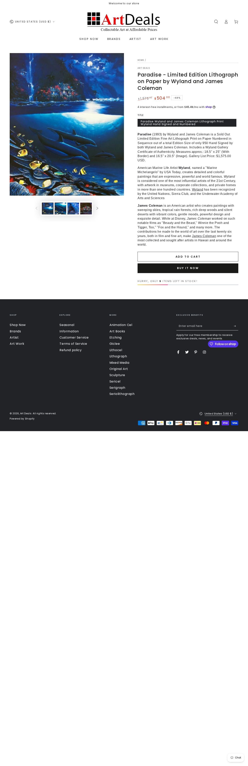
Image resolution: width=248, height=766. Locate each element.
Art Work (17, 343)
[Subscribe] (236, 326)
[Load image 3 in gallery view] (73, 208)
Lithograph (118, 356)
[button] (216, 21)
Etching (115, 337)
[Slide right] (97, 208)
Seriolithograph (122, 394)
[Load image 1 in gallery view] (47, 208)
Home (141, 60)
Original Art (118, 369)
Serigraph (117, 387)
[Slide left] (36, 208)
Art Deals (144, 68)
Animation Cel (120, 325)
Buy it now (188, 268)
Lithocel (115, 350)
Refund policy (70, 350)
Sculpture (117, 375)
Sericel (115, 381)
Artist (14, 337)
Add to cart (188, 257)
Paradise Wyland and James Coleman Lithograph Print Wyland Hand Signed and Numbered (182, 122)
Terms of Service (73, 343)
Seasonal (66, 325)
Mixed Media (119, 362)
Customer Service (74, 337)
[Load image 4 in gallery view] (86, 208)
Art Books (117, 331)
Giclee (114, 343)
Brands (15, 331)
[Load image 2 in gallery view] (60, 208)
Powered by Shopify (22, 418)
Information (69, 331)
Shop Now (18, 325)
